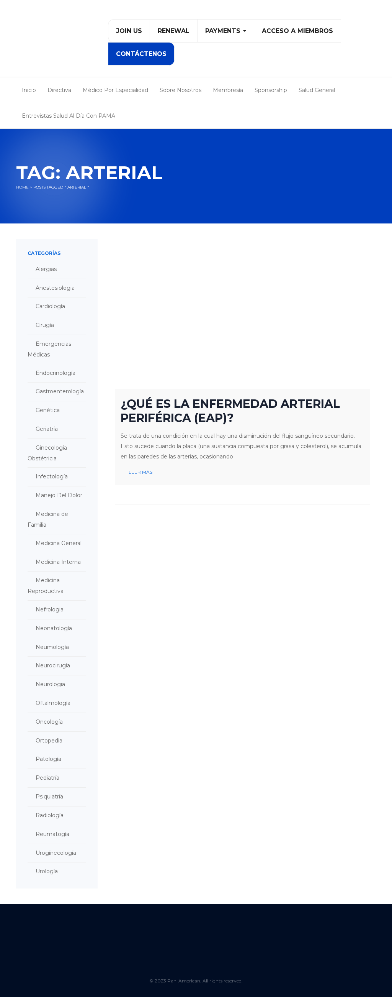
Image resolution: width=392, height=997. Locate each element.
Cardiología (50, 306)
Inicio (29, 90)
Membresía (228, 90)
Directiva (59, 90)
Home (22, 187)
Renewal (173, 30)
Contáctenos (141, 53)
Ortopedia (49, 740)
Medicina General (59, 543)
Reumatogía (52, 834)
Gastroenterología (60, 391)
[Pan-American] (50, 41)
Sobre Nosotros (180, 90)
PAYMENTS (223, 30)
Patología (48, 759)
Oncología (49, 721)
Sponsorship (271, 90)
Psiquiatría (49, 796)
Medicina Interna (58, 561)
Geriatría (47, 428)
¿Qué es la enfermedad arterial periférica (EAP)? (230, 411)
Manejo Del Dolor (59, 495)
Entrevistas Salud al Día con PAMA (68, 115)
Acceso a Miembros (297, 30)
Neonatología (54, 628)
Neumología (52, 647)
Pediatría (47, 777)
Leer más (140, 472)
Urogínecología (56, 852)
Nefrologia (50, 609)
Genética (48, 410)
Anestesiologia (55, 287)
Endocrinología (55, 373)
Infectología (52, 476)
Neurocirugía (53, 665)
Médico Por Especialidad (115, 90)
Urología (47, 871)
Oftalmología (53, 703)
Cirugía (45, 325)
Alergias (46, 269)
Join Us (129, 30)
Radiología (50, 815)
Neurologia (50, 684)
